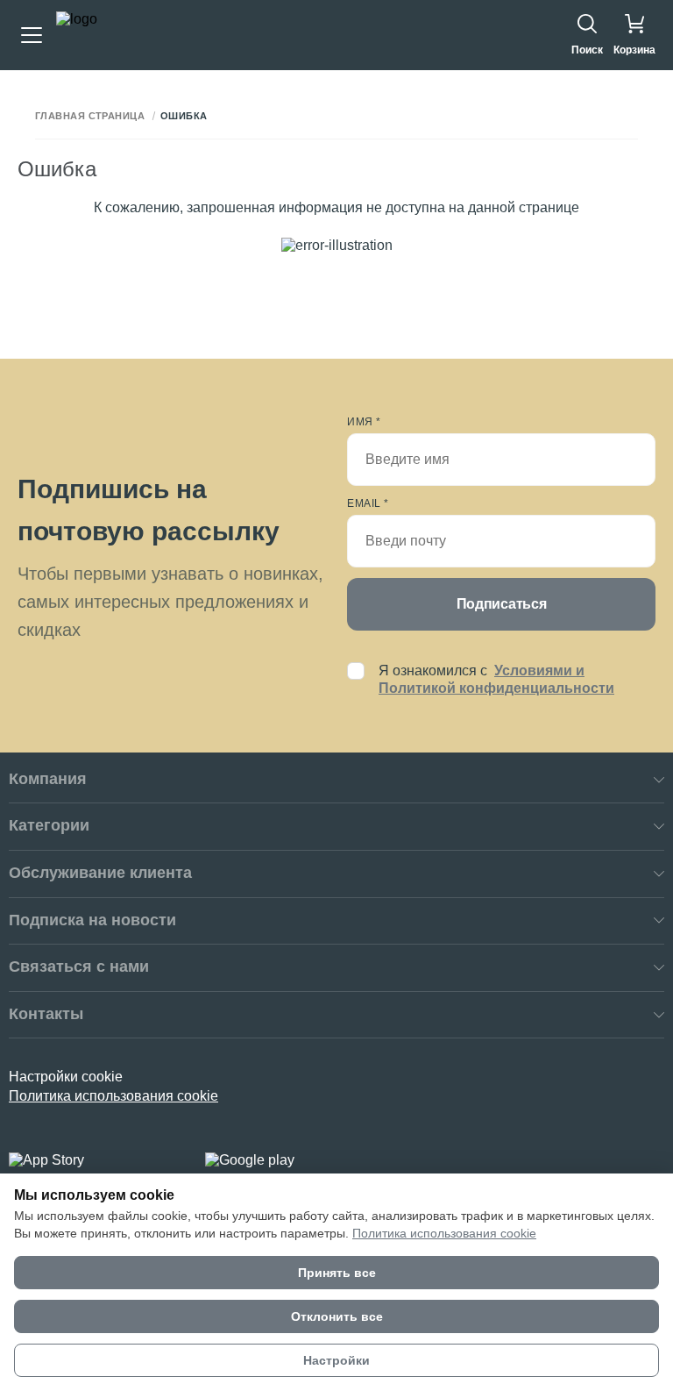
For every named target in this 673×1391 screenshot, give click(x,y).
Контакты (46, 1014)
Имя (364, 422)
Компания (48, 779)
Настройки (336, 1360)
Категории (49, 825)
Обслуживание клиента (100, 872)
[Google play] (292, 1160)
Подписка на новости (92, 920)
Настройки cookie (66, 1076)
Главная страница (90, 116)
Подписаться (501, 603)
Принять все (337, 1273)
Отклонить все (337, 1316)
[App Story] (96, 1160)
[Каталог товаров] (32, 35)
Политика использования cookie (113, 1095)
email (368, 503)
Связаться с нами (79, 966)
